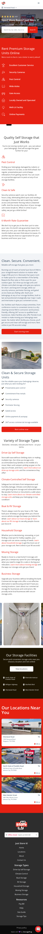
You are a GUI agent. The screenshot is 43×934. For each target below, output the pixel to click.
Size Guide (21, 912)
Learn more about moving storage (23, 564)
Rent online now (21, 429)
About (21, 856)
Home (21, 847)
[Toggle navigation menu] (39, 3)
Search (32, 30)
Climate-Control (21, 874)
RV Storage (21, 882)
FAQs (21, 908)
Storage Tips (21, 916)
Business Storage (21, 894)
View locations (21, 669)
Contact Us (21, 860)
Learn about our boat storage (18, 519)
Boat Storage (21, 878)
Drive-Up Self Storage (21, 869)
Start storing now (21, 331)
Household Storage (21, 886)
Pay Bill (21, 904)
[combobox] (22, 834)
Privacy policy (22, 928)
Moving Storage (21, 890)
